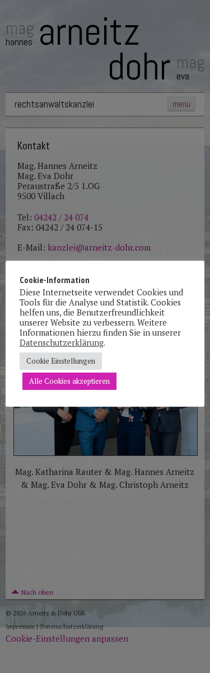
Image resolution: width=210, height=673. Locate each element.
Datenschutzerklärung (62, 342)
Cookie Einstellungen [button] (60, 361)
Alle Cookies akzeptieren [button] (69, 381)
